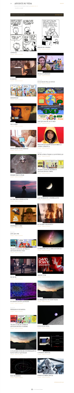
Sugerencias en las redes (19, 301)
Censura (13, 52)
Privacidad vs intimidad (19, 148)
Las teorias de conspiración (48, 198)
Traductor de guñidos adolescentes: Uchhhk (19, 325)
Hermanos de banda (17, 309)
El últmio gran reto (45, 224)
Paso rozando (15, 376)
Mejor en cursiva (44, 47)
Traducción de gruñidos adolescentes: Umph (47, 170)
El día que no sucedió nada (48, 300)
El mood (13, 79)
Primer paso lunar (17, 175)
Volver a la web (19, 8)
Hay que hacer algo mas (47, 121)
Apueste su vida (23, 3)
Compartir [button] (12, 54)
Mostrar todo (59, 14)
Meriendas (14, 98)
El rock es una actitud (46, 82)
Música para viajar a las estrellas (50, 154)
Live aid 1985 (14, 234)
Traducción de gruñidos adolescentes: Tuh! (19, 250)
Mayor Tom (42, 275)
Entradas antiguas (59, 382)
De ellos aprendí (44, 74)
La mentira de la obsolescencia (50, 249)
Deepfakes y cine (16, 226)
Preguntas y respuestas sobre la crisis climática (50, 145)
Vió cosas (13, 124)
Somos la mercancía (45, 375)
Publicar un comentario (19, 54)
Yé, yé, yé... (13, 277)
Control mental (44, 352)
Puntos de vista (43, 326)
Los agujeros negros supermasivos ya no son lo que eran (23, 352)
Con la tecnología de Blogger (38, 389)
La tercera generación (19, 199)
